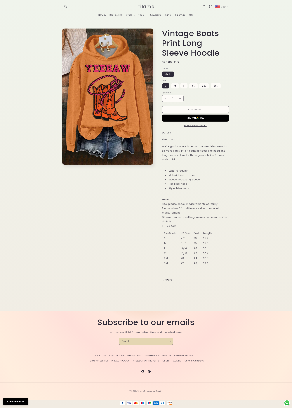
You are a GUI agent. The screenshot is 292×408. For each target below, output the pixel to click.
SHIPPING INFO (135, 355)
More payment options (195, 125)
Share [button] (168, 279)
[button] (65, 6)
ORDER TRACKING (171, 360)
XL (193, 85)
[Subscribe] (170, 341)
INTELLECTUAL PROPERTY (146, 360)
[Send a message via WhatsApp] (286, 402)
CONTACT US (116, 355)
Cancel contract (15, 401)
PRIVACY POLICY (120, 360)
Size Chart (168, 139)
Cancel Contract (194, 360)
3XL (216, 85)
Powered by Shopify (153, 391)
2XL (204, 85)
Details (166, 132)
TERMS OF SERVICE (98, 360)
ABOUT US (100, 355)
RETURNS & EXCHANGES (158, 355)
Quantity (166, 92)
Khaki (168, 74)
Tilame (140, 391)
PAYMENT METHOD (184, 355)
